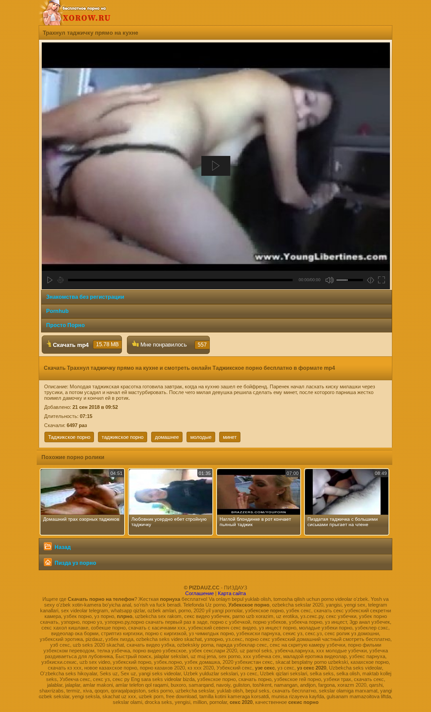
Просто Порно (65, 325)
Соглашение (199, 593)
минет (230, 437)
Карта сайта (232, 593)
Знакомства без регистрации (85, 297)
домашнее (167, 437)
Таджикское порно (69, 437)
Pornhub (57, 311)
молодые (200, 437)
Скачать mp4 (85, 345)
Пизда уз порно (74, 563)
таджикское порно (122, 437)
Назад (62, 547)
